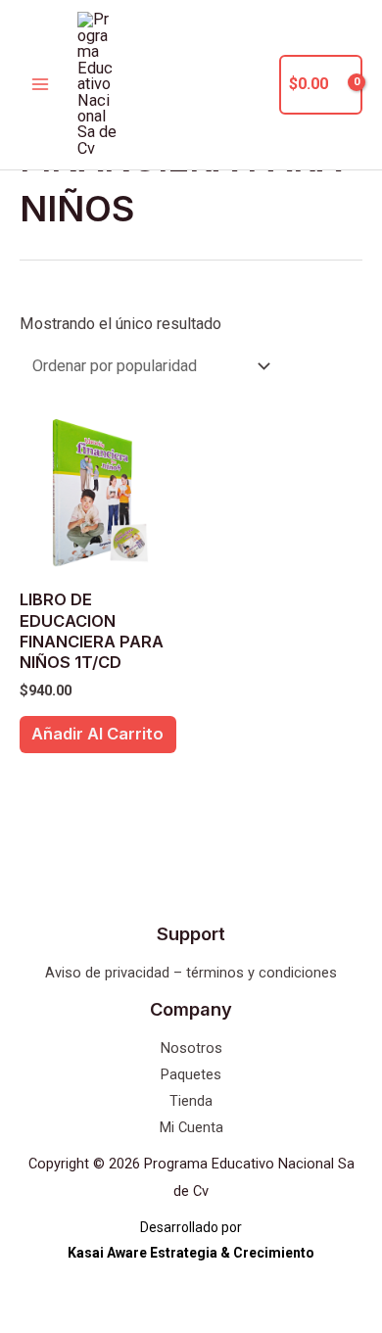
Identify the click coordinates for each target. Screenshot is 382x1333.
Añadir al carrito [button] (97, 733)
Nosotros (191, 1048)
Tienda (191, 1101)
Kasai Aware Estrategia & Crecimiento (191, 1253)
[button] (253, 84)
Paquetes (191, 1074)
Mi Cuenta (191, 1127)
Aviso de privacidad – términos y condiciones (191, 972)
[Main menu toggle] (41, 85)
